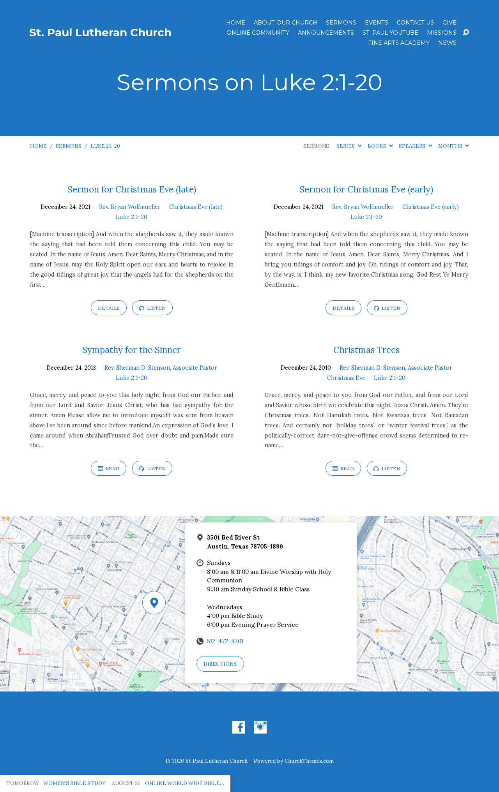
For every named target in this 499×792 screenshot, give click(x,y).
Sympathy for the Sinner (131, 349)
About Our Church (285, 22)
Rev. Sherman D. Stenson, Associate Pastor (160, 367)
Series (346, 146)
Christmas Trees (366, 349)
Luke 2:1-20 (105, 146)
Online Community (257, 32)
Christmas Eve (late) (196, 206)
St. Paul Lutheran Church (100, 32)
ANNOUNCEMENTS (326, 32)
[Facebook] (238, 727)
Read (111, 468)
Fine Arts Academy (399, 43)
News (447, 43)
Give (449, 22)
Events (376, 22)
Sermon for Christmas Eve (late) (131, 189)
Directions (220, 664)
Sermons (341, 22)
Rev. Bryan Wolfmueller (130, 206)
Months (451, 146)
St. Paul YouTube (390, 32)
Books (378, 146)
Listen (156, 308)
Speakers (412, 146)
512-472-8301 (225, 641)
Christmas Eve (346, 377)
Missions (442, 32)
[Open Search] (466, 33)
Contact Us (415, 22)
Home (235, 22)
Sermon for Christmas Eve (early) (366, 189)
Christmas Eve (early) (430, 206)
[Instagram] (260, 727)
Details (109, 308)
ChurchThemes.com (309, 760)
